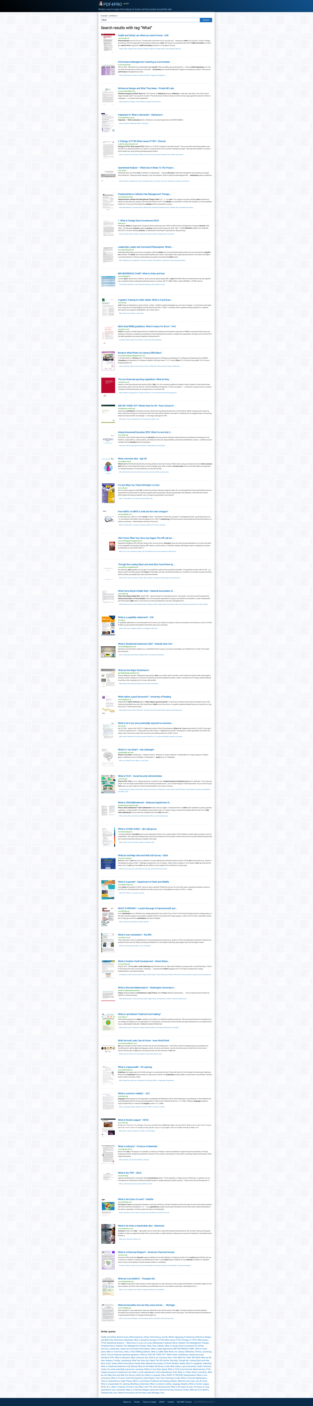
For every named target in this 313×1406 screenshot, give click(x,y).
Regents (184, 1384)
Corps (129, 1318)
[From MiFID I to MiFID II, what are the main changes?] (108, 529)
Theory (134, 999)
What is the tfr (147, 1184)
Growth (134, 75)
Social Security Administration (192, 1369)
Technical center (156, 710)
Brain (133, 760)
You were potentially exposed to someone (168, 736)
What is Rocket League (199, 1384)
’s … (145, 247)
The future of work (146, 1212)
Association (138, 604)
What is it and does (137, 313)
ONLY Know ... (146, 538)
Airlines (149, 234)
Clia (143, 551)
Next (124, 419)
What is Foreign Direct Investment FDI (181, 1346)
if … (145, 723)
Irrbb (145, 340)
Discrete (140, 999)
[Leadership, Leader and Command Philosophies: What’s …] (108, 264)
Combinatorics (161, 999)
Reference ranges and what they (150, 102)
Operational (133, 181)
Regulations (134, 393)
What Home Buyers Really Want (131, 1363)
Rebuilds (150, 604)
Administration (124, 789)
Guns (128, 551)
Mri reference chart (149, 284)
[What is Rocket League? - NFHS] (108, 1137)
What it (141, 340)
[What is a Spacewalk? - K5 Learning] (108, 1084)
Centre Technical (204, 1366)
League (129, 1131)
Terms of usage (149, 1402)
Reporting (126, 393)
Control (132, 1265)
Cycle (154, 181)
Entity (129, 842)
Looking (134, 578)
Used (124, 1318)
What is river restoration (143, 946)
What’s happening (175, 1337)
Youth (158, 974)
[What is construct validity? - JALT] (108, 1111)
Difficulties (153, 366)
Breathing (126, 1080)
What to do (141, 472)
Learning (133, 1080)
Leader (159, 1349)
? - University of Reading (144, 696)
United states (151, 974)
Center (133, 710)
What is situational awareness (154, 655)
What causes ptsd (177, 154)
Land (129, 1027)
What (125, 49)
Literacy (141, 366)
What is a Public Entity (187, 1372)
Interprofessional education (156, 445)
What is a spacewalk (159, 1080)
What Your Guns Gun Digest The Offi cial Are (150, 1360)
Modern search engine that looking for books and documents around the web (135, 9)
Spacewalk (170, 1080)
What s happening (152, 75)
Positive (170, 974)
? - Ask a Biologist (136, 749)
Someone (134, 472)
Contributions (135, 419)
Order (136, 284)
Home (131, 604)
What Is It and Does (115, 1352)
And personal (138, 1184)
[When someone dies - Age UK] (108, 476)
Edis (128, 472)
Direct (131, 234)
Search (206, 20)
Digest (139, 551)
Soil (132, 869)
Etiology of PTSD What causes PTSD (165, 1340)
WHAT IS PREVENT (175, 1375)
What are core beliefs (157, 1289)
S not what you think (139, 498)
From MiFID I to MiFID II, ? (143, 511)
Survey (128, 869)
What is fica (124, 791)
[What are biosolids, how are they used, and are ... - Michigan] (108, 1322)
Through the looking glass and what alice (166, 578)
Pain (150, 207)
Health (121, 49)
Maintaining (148, 181)
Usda (136, 869)
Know (134, 49)
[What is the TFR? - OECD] (108, 1190)
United (134, 974)
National (126, 604)
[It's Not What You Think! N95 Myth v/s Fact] (108, 502)
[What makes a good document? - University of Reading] (108, 714)
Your (124, 551)
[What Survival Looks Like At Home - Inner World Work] (108, 1058)
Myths (129, 498)
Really (160, 604)
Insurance (153, 789)
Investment (142, 234)
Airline (201, 1346)
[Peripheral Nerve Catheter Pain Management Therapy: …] (108, 211)
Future (133, 1212)
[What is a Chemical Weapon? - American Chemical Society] (108, 1269)
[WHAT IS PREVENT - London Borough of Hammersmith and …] (108, 926)
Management (127, 207)
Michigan (134, 1318)
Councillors (135, 842)
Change (125, 525)
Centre (103, 1369)
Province (135, 1160)
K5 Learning (124, 1384)
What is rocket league (148, 1131)
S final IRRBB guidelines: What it (143, 1352)
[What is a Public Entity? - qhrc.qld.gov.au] (108, 846)
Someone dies (150, 472)
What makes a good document (172, 710)
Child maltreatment (133, 816)
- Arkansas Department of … (144, 802)
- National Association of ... (146, 591)
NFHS (103, 1387)
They (137, 102)
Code (125, 1184)
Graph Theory (126, 1381)
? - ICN (136, 617)
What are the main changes (156, 525)
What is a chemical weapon (182, 1265)
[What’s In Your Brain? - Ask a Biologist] (108, 767)
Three (128, 419)
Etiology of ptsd (166, 154)
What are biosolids (155, 1318)
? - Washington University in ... (147, 987)
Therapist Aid (106, 1393)
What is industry (143, 1160)
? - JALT (134, 1093)
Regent (132, 1107)
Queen (150, 578)
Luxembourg (142, 525)
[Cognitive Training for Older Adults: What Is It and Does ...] (108, 317)
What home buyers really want (172, 604)
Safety (130, 49)
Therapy (135, 207)
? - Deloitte (135, 1199)
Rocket (134, 1131)
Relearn (173, 1381)
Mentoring (164, 974)
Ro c (109, 1387)
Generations (106, 1390)
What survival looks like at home (151, 1054)
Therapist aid (145, 1289)
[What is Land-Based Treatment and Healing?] (108, 1031)
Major (125, 683)
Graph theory (152, 999)
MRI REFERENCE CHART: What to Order (190, 1349)
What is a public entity (147, 842)
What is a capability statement (147, 628)
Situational (126, 655)
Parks (163, 1375)
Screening (126, 366)
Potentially (130, 736)
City (130, 1160)
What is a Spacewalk (109, 1384)
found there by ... (146, 564)
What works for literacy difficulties (169, 366)
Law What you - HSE (143, 35)
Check (136, 366)
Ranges (132, 102)
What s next (155, 419)
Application (168, 1349)
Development (123, 974)
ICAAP (160, 1352)
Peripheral (155, 207)
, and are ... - (146, 1305)
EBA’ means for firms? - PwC (147, 326)
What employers (175, 49)
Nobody (141, 655)
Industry (125, 1160)
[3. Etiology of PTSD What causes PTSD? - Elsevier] (108, 158)
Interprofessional (135, 445)
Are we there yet (145, 419)
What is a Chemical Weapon (138, 1390)
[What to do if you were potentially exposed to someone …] (108, 740)
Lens (135, 1289)
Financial (142, 393)
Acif (187, 789)
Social (137, 789)
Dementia (126, 123)
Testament (126, 628)
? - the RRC (135, 934)
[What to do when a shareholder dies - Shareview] (108, 1243)
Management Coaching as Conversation (144, 62)
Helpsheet (133, 123)
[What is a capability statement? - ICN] (108, 635)
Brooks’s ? (140, 353)
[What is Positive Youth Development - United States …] (108, 978)
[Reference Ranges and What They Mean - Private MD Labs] (108, 106)
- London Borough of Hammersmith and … (147, 908)
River (124, 946)
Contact (171, 1402)
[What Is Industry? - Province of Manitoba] (108, 1164)
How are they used (167, 1318)
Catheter (145, 207)
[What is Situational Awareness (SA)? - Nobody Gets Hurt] (108, 661)
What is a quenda (132, 893)
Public (125, 842)
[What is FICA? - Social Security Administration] (108, 793)
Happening (161, 75)
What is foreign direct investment (163, 234)
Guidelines (122, 340)
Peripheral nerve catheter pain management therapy (176, 207)
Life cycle (164, 181)
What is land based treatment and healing (165, 1027)
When (125, 472)
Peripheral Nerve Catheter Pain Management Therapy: (186, 1343)
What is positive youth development (199, 974)
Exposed (144, 736)
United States (149, 1378)
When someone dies (162, 472)
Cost (139, 181)
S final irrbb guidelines (154, 340)
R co (138, 1131)
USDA (137, 1375)
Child (125, 816)
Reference (126, 102)
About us (127, 1402)
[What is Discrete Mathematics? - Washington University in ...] (108, 1005)
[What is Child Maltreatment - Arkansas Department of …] (108, 820)
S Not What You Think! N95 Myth (186, 1357)
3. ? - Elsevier (142, 141)
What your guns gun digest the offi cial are (162, 551)
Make (125, 710)
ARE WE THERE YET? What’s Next (162, 1354)
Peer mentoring (182, 974)
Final (136, 340)
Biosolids (145, 1318)
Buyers (144, 604)
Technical (147, 710)
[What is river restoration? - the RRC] (108, 952)
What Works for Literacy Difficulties (179, 1352)
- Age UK (132, 458)
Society (145, 1265)
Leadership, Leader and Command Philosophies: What (132, 1349)
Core (124, 1289)
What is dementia (143, 123)
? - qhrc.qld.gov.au (137, 829)
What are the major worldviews (148, 683)
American (122, 1265)
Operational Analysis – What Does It (122, 1343)
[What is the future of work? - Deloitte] (108, 1216)
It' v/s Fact (138, 485)
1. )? (138, 220)
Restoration (131, 946)
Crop (162, 1393)
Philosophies (157, 260)
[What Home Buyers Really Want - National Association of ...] (108, 608)
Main (130, 525)
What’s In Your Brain (152, 1369)
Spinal (129, 760)
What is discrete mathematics (177, 999)
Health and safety (154, 49)
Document (139, 710)
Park (124, 893)
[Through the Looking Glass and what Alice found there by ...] (108, 582)
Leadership (135, 260)
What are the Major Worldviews (151, 1366)
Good (129, 710)
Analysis (126, 181)
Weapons (151, 1265)
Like (138, 1054)
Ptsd (130, 154)
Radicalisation (133, 922)
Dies (114, 1390)
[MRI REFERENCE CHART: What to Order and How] (108, 291)
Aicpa (132, 340)
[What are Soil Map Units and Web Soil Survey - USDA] (108, 873)
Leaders (149, 260)
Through (140, 578)
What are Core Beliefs (199, 1390)
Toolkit (144, 974)
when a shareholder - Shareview (141, 1225)
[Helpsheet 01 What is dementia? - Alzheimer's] (108, 132)
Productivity (141, 75)
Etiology (134, 154)
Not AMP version (184, 1402)
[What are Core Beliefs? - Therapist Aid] (108, 1296)
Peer (175, 974)
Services (121, 234)
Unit (124, 869)
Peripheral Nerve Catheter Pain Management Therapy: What (126, 1346)
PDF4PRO (116, 4)
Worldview (134, 683)
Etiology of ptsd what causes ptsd (149, 154)
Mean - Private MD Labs (146, 88)
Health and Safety (108, 1337)
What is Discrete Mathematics (194, 1378)
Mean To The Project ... (146, 167)
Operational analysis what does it (179, 181)
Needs (146, 49)
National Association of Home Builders (162, 1363)
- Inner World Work (143, 1040)
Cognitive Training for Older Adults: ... (145, 300)
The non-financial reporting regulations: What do (127, 1354)
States (139, 974)
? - (140, 776)
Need (146, 1337)
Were (124, 736)
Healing (148, 1027)
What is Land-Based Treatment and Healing (151, 1381)
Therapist (130, 1289)
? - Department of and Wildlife (143, 882)
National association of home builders (195, 604)
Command (143, 260)
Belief (139, 1289)
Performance (127, 75)
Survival (125, 1054)
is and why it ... (145, 432)
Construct (144, 1107)
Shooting (134, 551)
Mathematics (127, 999)
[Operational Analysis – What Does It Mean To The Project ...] (108, 185)
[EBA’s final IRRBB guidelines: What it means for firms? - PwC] (108, 344)
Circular (135, 525)
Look (135, 1054)
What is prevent (144, 922)
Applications (127, 260)
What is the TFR (145, 1387)
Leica (129, 578)
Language (126, 1107)
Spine (140, 284)
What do (148, 393)
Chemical (139, 1265)
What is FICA (173, 1369)
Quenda (141, 893)
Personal (130, 1184)
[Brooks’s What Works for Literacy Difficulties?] (108, 370)
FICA (208, 1369)
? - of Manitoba (137, 1146)
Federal (132, 789)
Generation (126, 1212)
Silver (145, 578)
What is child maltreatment (159, 816)
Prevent (125, 922)
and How (141, 273)
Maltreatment (145, 816)
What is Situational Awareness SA (115, 1366)
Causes (125, 154)
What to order (160, 284)
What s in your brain (142, 760)
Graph (145, 999)
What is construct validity (156, 1107)
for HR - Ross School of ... (147, 405)
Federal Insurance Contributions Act (116, 1372)
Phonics (147, 366)
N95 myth (149, 498)
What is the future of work (160, 1212)
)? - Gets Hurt (145, 644)
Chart (121, 284)
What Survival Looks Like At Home (192, 1381)
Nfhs (124, 1131)
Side (128, 683)
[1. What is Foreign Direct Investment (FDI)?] (108, 238)
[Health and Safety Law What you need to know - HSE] (108, 53)
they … (144, 379)
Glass (125, 578)
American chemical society (163, 1265)
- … (144, 961)
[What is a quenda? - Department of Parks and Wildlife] (108, 899)
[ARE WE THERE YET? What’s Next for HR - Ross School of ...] (108, 423)
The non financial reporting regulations (164, 393)
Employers (140, 49)
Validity (138, 1107)
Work (124, 313)
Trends (137, 1402)
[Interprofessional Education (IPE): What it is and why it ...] (108, 449)
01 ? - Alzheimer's (140, 115)
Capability (134, 628)
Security (146, 789)
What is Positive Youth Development (126, 1378)
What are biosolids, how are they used (134, 1393)
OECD (155, 1387)
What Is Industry (118, 1387)
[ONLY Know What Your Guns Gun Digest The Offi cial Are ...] (108, 555)
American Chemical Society (161, 1390)
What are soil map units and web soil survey (152, 869)
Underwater (140, 1080)
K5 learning (148, 1080)
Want (155, 604)
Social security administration (176, 789)
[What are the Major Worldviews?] (108, 687)
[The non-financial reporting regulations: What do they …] (108, 397)
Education (122, 445)
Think (125, 498)
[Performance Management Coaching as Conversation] (108, 79)
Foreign (136, 234)
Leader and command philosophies (173, 260)
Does (158, 181)
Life (142, 181)
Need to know (165, 49)
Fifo (146, 551)
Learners (142, 1027)
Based (125, 1027)
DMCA (162, 1402)
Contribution (183, 1354)
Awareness (134, 655)
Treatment (135, 1027)
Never (140, 207)
